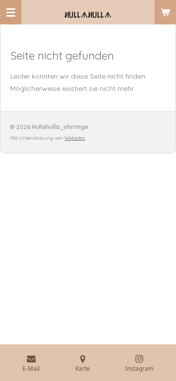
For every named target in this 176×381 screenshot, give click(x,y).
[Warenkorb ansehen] (165, 12)
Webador (75, 138)
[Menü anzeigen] (11, 12)
